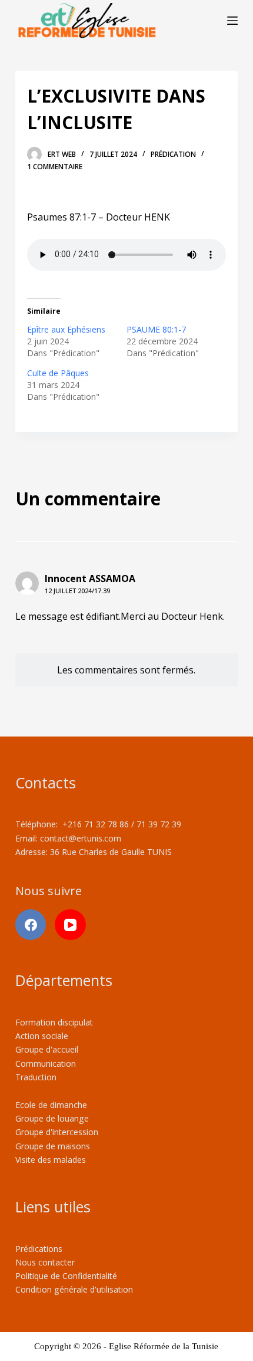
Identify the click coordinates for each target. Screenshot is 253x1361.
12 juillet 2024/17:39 (77, 590)
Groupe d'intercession (56, 1132)
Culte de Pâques (58, 373)
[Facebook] (30, 925)
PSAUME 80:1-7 (156, 329)
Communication (45, 1063)
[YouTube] (70, 925)
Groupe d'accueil (46, 1049)
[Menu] (232, 20)
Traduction (35, 1077)
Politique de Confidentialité (66, 1275)
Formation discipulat (54, 1022)
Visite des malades (50, 1159)
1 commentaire (54, 167)
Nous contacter (45, 1262)
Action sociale (41, 1035)
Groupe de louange (52, 1118)
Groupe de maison (50, 1146)
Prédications (38, 1248)
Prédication (173, 154)
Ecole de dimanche (51, 1104)
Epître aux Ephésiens (66, 329)
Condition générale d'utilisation (74, 1289)
